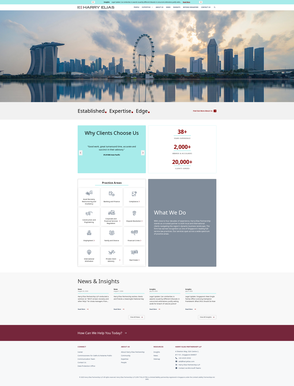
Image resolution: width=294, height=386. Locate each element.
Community (125, 355)
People (123, 362)
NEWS (168, 7)
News (156, 355)
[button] (80, 152)
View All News (135, 317)
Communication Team (86, 359)
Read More (186, 2)
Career (80, 352)
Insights (157, 352)
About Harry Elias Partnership (132, 352)
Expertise (124, 359)
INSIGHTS (176, 7)
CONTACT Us (205, 7)
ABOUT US (159, 7)
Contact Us (82, 362)
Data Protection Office (86, 366)
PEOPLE (136, 7)
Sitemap (157, 359)
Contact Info (229, 379)
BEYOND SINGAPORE (190, 7)
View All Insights (206, 317)
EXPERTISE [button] (146, 7)
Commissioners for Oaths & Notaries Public (95, 355)
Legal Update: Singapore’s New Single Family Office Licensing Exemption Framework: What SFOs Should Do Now (146, 2)
